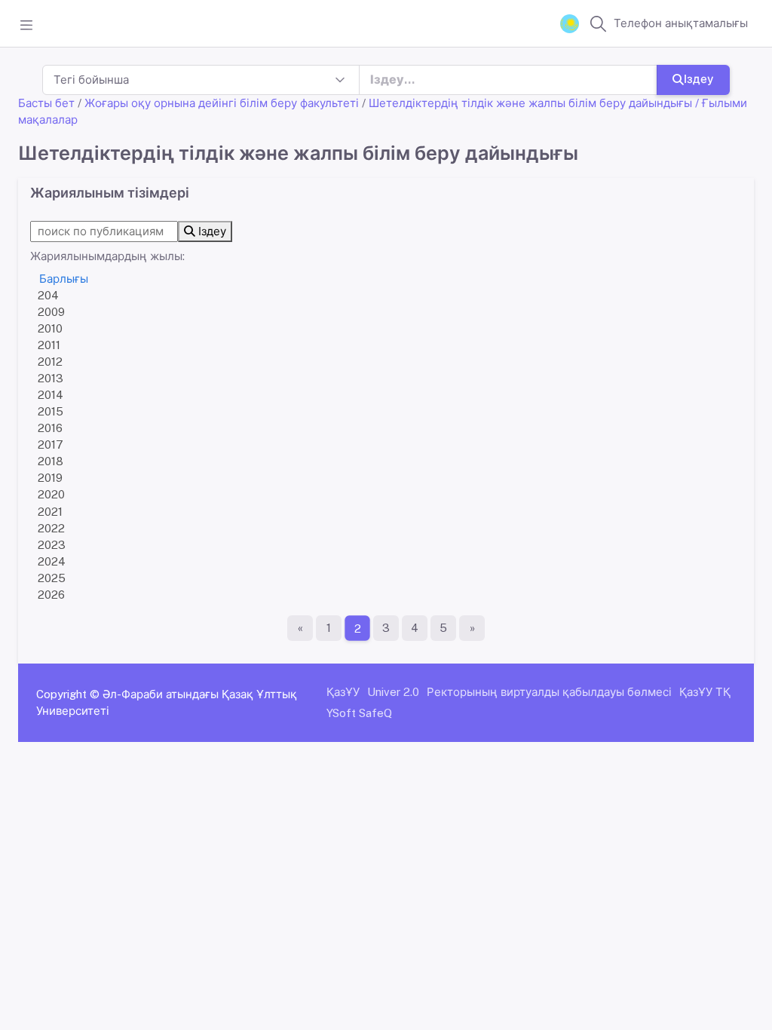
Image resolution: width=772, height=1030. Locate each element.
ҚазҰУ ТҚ (705, 691)
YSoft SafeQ (359, 713)
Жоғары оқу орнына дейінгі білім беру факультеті (221, 103)
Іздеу (699, 78)
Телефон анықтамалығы (681, 23)
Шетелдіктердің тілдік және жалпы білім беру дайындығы (530, 103)
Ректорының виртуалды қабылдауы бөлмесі (549, 691)
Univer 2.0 (393, 691)
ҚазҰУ (343, 691)
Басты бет (46, 103)
